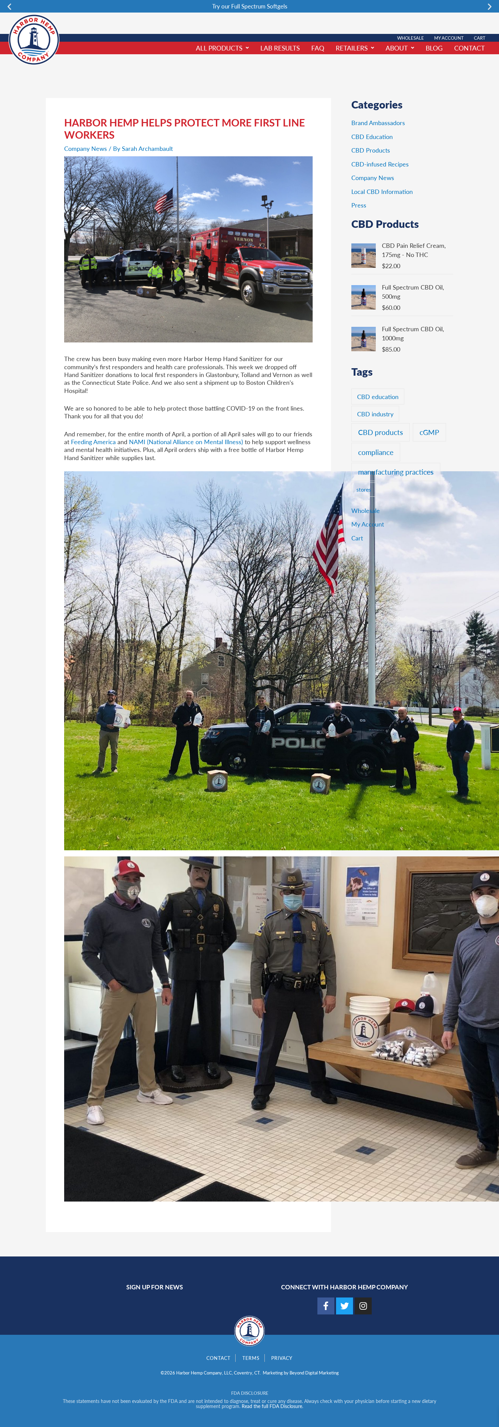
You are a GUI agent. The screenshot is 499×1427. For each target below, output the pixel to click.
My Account (449, 38)
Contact (469, 48)
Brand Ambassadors (378, 122)
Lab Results (280, 48)
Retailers (352, 48)
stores (363, 489)
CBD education (378, 396)
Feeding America (93, 441)
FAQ (317, 48)
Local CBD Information (382, 191)
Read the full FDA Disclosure (272, 1406)
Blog (434, 48)
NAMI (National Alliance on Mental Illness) (186, 441)
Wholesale (410, 38)
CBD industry (375, 414)
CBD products (380, 432)
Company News (85, 148)
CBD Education (372, 136)
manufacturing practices (395, 472)
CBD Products (370, 150)
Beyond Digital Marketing (314, 1372)
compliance (375, 452)
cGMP (429, 432)
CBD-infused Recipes (380, 164)
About (397, 48)
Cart (479, 38)
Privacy (282, 1357)
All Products (219, 48)
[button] (9, 6)
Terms (251, 1357)
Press (358, 205)
